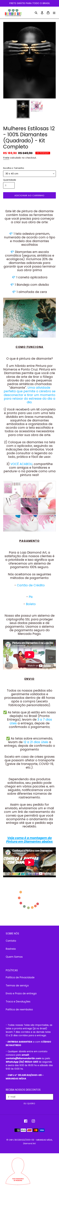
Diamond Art (29, 1143)
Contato (11, 940)
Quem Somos (14, 957)
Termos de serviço (17, 985)
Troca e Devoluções (18, 1001)
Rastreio (11, 949)
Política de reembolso (19, 1009)
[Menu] (54, 12)
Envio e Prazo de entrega (21, 993)
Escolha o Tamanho (13, 167)
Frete (6, 157)
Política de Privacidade (20, 977)
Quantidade (9, 179)
